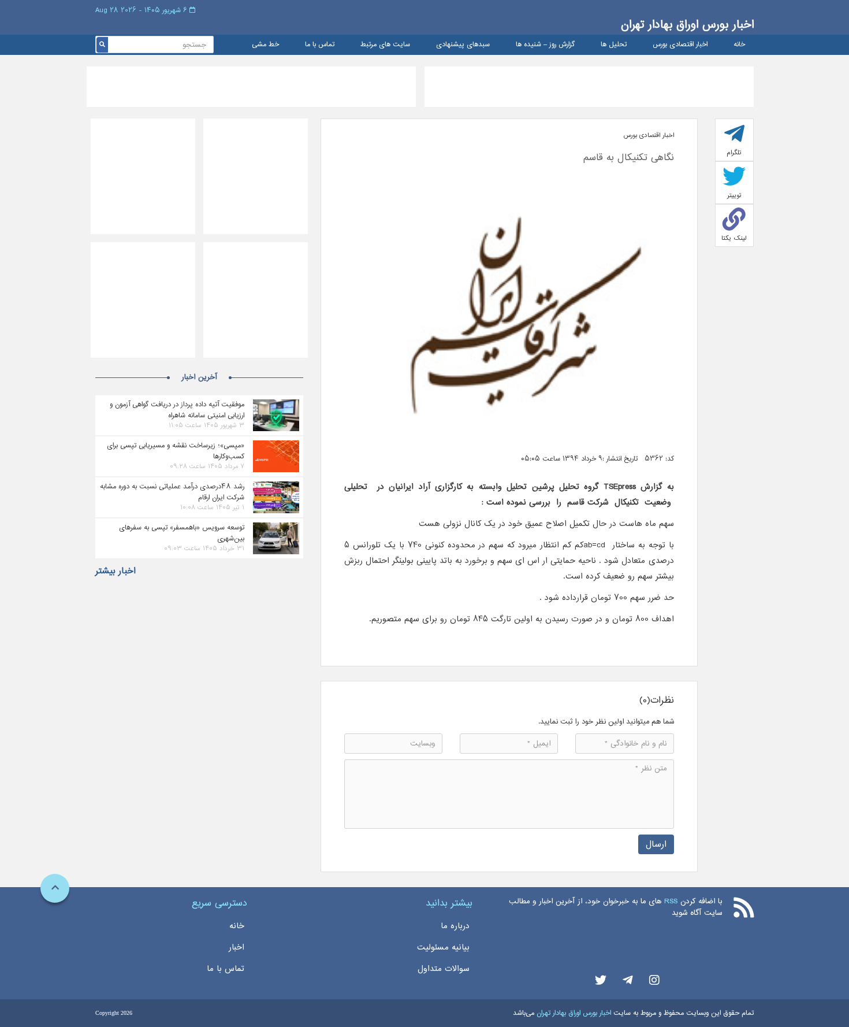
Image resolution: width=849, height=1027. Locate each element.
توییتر (734, 195)
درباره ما (455, 925)
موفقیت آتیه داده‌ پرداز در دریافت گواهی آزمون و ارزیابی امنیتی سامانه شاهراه (177, 409)
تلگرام (734, 152)
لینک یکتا (734, 238)
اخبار (236, 947)
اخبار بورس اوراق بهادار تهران (687, 24)
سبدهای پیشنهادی (463, 44)
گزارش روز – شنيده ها (545, 44)
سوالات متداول (444, 968)
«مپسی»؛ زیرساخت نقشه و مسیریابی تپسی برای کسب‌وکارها (175, 450)
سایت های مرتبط (385, 44)
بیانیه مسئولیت (443, 947)
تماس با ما (319, 44)
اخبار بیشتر (115, 571)
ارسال (656, 844)
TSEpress (616, 486)
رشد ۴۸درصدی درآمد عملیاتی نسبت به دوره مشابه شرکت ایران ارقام (172, 491)
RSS (670, 901)
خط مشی (265, 44)
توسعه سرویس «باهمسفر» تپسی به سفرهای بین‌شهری (181, 532)
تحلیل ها (614, 44)
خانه (739, 44)
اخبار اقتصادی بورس (680, 44)
